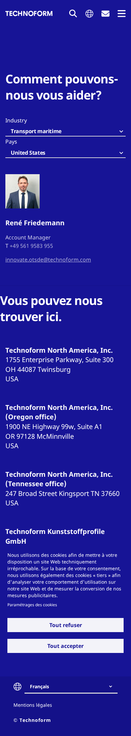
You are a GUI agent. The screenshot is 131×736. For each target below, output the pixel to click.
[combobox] (65, 132)
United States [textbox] (28, 152)
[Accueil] (28, 13)
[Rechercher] (73, 13)
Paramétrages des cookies (32, 604)
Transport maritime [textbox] (36, 131)
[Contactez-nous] (105, 13)
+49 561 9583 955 (31, 245)
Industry (16, 120)
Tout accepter (65, 646)
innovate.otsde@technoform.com (48, 259)
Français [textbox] (39, 686)
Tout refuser (65, 625)
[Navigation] (122, 13)
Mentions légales (32, 705)
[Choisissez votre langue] (89, 13)
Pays (11, 141)
